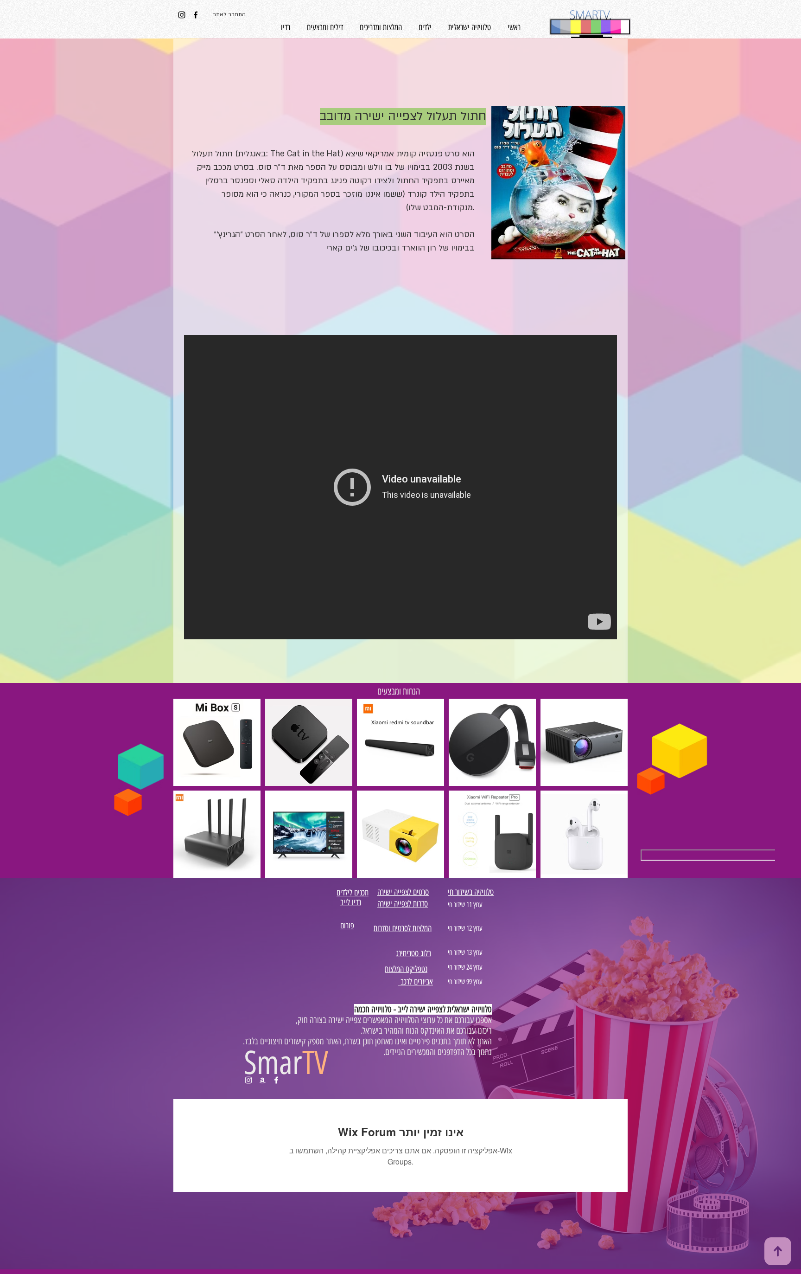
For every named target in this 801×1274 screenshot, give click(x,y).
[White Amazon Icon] (262, 1080)
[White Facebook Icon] (276, 1080)
